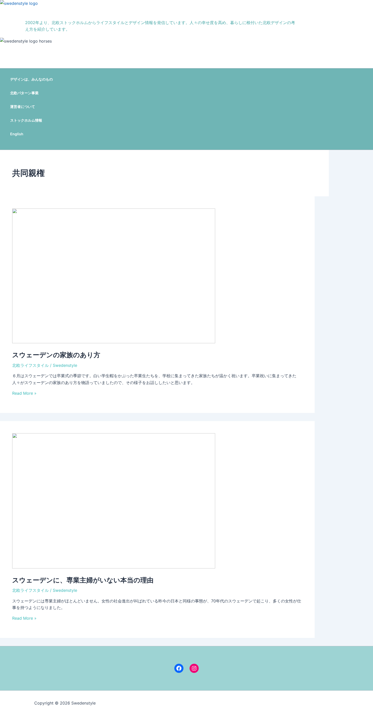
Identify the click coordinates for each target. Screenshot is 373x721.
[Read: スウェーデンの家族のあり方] (113, 341)
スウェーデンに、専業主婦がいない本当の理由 (83, 580)
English (16, 134)
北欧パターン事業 (24, 93)
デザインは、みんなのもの (31, 79)
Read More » (24, 393)
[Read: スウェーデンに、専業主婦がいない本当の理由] (113, 567)
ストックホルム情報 (26, 120)
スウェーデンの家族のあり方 (56, 355)
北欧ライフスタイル (30, 365)
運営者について (22, 106)
